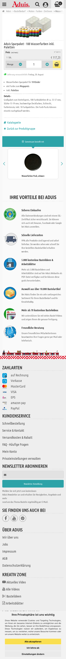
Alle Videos (13, 589)
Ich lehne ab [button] (33, 647)
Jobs (5, 544)
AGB (4, 558)
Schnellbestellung (13, 423)
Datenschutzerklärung (16, 565)
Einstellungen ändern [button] (33, 654)
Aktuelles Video (16, 582)
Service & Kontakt (13, 430)
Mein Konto (9, 451)
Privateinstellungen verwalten (21, 458)
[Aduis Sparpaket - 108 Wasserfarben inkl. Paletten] (34, 27)
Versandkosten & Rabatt (17, 437)
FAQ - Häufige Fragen (15, 444)
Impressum (9, 551)
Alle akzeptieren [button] (33, 641)
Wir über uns (10, 537)
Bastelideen (13, 596)
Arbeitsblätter (14, 603)
